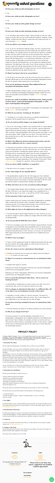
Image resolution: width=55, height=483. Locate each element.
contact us (19, 41)
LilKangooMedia (12, 4)
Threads (40, 459)
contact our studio (10, 161)
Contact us (38, 95)
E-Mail (14, 455)
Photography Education (40, 460)
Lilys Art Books (27, 477)
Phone (14, 458)
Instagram (40, 455)
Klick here (8, 255)
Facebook (40, 456)
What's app (14, 457)
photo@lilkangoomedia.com (9, 407)
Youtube (40, 457)
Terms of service (14, 465)
